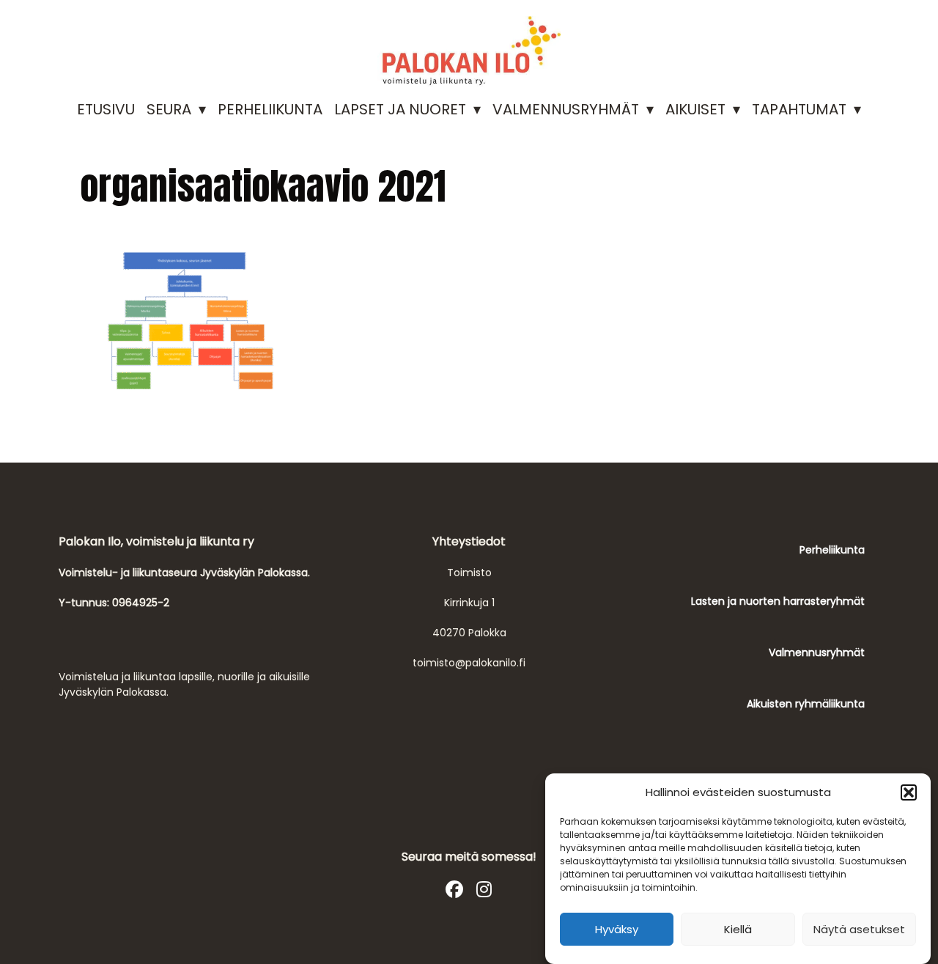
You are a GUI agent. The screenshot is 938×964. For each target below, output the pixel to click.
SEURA (169, 109)
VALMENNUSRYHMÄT (565, 109)
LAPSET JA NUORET (400, 109)
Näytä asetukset (859, 929)
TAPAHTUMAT (799, 109)
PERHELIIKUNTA (270, 109)
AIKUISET (695, 109)
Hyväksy (616, 929)
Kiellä (738, 929)
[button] (908, 792)
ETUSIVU (106, 109)
